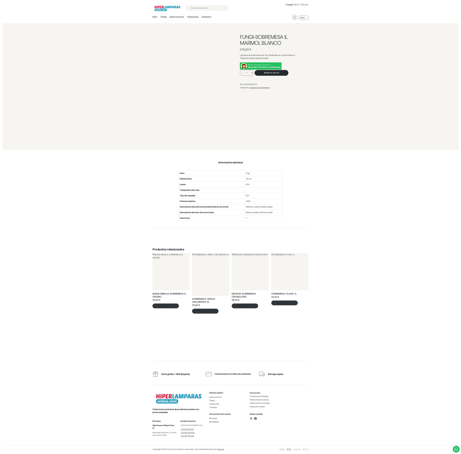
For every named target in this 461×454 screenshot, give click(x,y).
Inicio (154, 17)
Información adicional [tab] (230, 162)
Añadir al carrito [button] (165, 306)
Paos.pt (220, 449)
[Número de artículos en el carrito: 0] (304, 18)
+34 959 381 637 (187, 429)
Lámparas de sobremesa (259, 88)
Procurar (226, 8)
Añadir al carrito (271, 73)
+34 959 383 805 (187, 433)
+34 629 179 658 (187, 436)
